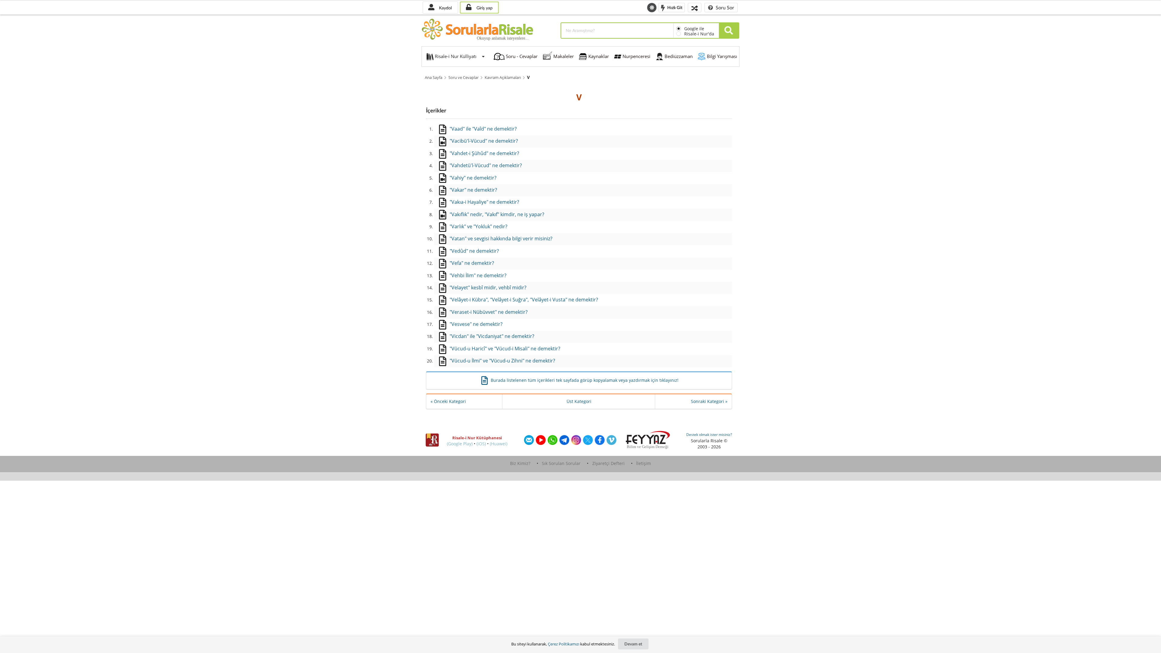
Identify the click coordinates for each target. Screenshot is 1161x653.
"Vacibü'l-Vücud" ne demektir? (484, 141)
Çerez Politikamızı (563, 644)
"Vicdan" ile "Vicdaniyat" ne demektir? (492, 336)
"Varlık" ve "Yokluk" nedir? (478, 226)
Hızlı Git (674, 7)
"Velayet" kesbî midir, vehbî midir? (488, 287)
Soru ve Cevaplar (463, 77)
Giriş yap (484, 7)
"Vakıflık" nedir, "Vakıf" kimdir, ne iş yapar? (497, 214)
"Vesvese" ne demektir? (476, 324)
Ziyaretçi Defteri (608, 463)
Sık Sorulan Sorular (561, 463)
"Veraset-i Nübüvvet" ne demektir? (489, 312)
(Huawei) (498, 444)
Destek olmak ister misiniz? (709, 434)
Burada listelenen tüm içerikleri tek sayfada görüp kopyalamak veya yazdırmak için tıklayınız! (584, 380)
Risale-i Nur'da (699, 33)
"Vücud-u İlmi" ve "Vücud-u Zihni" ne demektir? (502, 360)
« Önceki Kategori (448, 401)
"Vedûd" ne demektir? (474, 251)
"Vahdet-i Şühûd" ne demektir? (484, 153)
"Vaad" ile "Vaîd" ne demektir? (483, 128)
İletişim (643, 463)
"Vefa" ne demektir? (472, 263)
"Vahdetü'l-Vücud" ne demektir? (486, 165)
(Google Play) (460, 444)
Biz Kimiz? (520, 463)
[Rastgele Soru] (694, 7)
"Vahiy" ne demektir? (473, 177)
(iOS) (481, 444)
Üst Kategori (579, 401)
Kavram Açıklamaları (503, 77)
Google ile (694, 28)
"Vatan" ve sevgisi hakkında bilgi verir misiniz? (501, 238)
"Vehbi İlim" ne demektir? (478, 275)
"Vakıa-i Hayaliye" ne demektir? (484, 202)
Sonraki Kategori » (709, 401)
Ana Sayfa (433, 77)
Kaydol (445, 7)
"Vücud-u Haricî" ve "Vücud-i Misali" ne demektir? (505, 348)
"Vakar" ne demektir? (473, 190)
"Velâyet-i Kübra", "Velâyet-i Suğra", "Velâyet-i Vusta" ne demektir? (524, 299)
